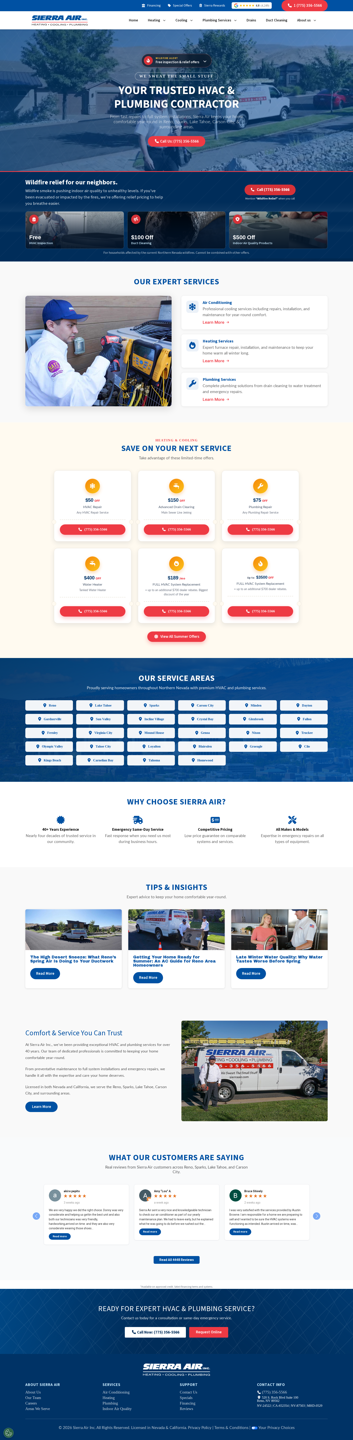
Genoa (205, 732)
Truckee (307, 732)
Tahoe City (103, 746)
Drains (251, 20)
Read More (45, 973)
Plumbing (110, 1403)
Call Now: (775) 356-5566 (157, 1332)
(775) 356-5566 (274, 1392)
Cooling (181, 20)
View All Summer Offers (179, 636)
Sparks (154, 705)
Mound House (154, 732)
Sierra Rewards (214, 5)
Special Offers (182, 5)
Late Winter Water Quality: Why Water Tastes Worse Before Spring (279, 959)
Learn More (213, 322)
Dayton (307, 705)
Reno (52, 705)
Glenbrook (256, 719)
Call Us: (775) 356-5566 (179, 141)
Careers (31, 1403)
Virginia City (103, 732)
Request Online (209, 1332)
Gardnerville (52, 719)
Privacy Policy (199, 1428)
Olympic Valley (52, 746)
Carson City (205, 705)
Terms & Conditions (231, 1428)
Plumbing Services (217, 20)
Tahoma (154, 760)
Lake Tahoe (103, 705)
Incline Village (154, 719)
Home (133, 20)
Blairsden (205, 746)
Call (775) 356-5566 (273, 190)
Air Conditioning (116, 1392)
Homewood (205, 760)
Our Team (33, 1398)
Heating (154, 20)
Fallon (307, 719)
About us (304, 20)
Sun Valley (103, 719)
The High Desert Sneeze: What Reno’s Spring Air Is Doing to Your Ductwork (73, 959)
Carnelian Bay (103, 760)
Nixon (256, 732)
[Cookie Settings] (8, 1433)
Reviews (186, 1409)
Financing (154, 5)
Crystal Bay (205, 719)
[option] (86, 1214)
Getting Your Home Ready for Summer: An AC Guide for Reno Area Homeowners (174, 961)
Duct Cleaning (276, 20)
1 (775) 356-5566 (308, 5)
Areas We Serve (37, 1409)
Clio (307, 746)
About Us (33, 1392)
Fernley (52, 732)
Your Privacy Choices (276, 1428)
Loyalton (154, 746)
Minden (256, 705)
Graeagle (256, 746)
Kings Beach (52, 760)
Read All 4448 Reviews (176, 1260)
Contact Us (188, 1392)
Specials (186, 1398)
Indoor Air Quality (117, 1409)
